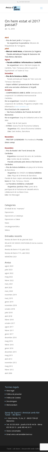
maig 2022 (9, 277)
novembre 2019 (11, 295)
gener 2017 (9, 334)
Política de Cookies (13, 398)
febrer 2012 (9, 369)
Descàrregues (11, 401)
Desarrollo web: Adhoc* (31, 449)
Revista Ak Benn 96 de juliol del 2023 (19, 239)
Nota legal (10, 390)
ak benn (16, 449)
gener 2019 (9, 302)
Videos (7, 230)
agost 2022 (9, 273)
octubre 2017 (10, 323)
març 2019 (9, 298)
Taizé (9, 449)
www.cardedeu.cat (22, 106)
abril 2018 (8, 316)
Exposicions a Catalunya (14, 216)
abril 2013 (8, 359)
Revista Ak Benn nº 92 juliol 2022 (17, 249)
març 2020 (9, 291)
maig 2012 (9, 366)
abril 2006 (8, 373)
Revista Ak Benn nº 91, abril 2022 (17, 253)
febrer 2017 (9, 330)
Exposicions (9, 212)
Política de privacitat (14, 394)
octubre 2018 (10, 309)
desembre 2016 (11, 337)
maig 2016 (9, 341)
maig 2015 (9, 355)
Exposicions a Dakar (12, 219)
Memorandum (11, 405)
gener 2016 (9, 348)
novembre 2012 (11, 362)
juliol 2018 (8, 312)
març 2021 (9, 284)
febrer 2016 (9, 345)
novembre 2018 (11, 305)
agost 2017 (9, 327)
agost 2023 (9, 266)
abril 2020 (8, 287)
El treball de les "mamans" (15, 209)
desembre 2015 (11, 352)
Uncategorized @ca (12, 226)
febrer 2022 (9, 280)
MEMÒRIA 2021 (11, 257)
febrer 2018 (9, 319)
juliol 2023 (8, 270)
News (7, 223)
